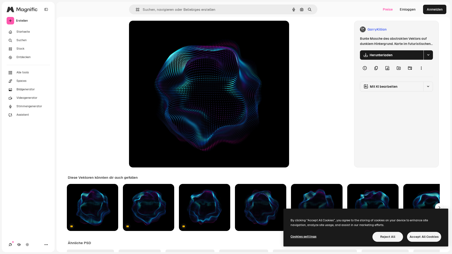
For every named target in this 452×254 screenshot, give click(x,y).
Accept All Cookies (424, 237)
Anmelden (435, 9)
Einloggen (408, 9)
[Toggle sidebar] (46, 9)
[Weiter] (439, 207)
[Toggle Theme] (27, 244)
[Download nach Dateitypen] (428, 55)
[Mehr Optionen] (421, 68)
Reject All (387, 237)
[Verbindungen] (10, 244)
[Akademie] (19, 244)
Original (159, 29)
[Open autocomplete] (135, 9)
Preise (388, 9)
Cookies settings (303, 236)
